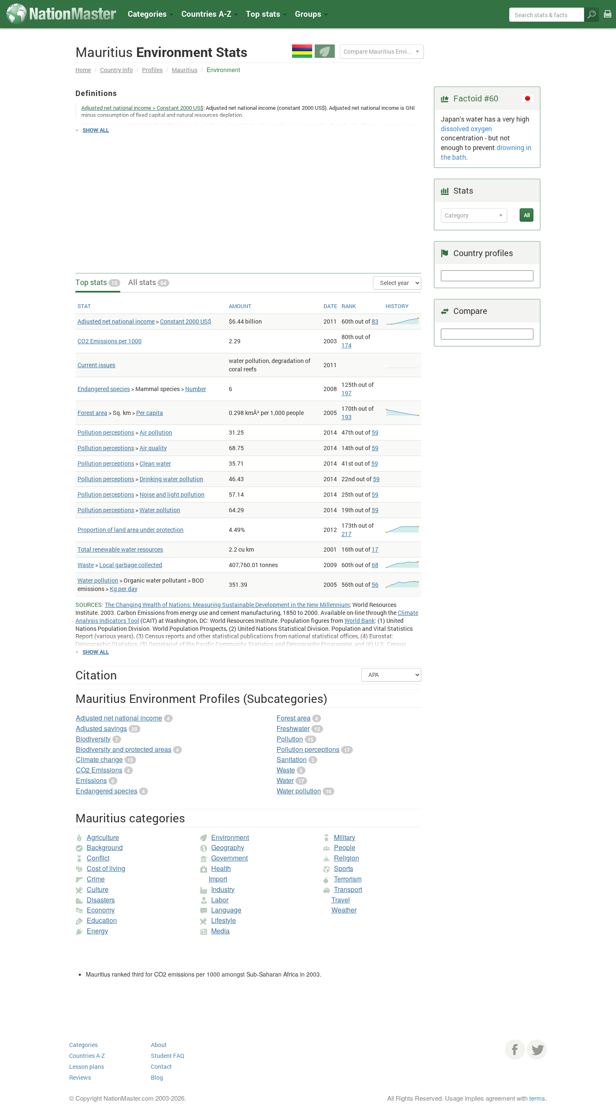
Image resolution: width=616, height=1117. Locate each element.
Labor (219, 899)
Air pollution (156, 432)
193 (347, 417)
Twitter (537, 1049)
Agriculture (103, 837)
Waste (86, 565)
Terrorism (348, 879)
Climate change (99, 759)
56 (375, 584)
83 (375, 321)
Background (105, 847)
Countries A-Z (87, 1056)
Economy (101, 910)
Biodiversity (93, 739)
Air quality (153, 448)
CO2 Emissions (99, 770)
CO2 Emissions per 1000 (110, 341)
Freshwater (293, 728)
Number (195, 389)
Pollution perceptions (106, 432)
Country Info (116, 70)
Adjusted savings (101, 728)
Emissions (91, 780)
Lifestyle (223, 920)
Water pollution (160, 510)
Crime (96, 879)
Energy (97, 931)
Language (226, 910)
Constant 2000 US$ (185, 321)
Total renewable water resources (120, 549)
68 (375, 565)
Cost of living (106, 868)
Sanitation (292, 759)
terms (537, 1098)
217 (347, 534)
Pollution (290, 739)
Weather (344, 910)
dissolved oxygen (466, 128)
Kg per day (123, 589)
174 (347, 345)
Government (229, 858)
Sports (343, 868)
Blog (157, 1077)
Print (607, 19)
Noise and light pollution (172, 494)
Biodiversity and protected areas (123, 749)
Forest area (92, 413)
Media (220, 931)
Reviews (80, 1077)
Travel (340, 899)
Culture (98, 889)
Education (102, 920)
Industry (223, 889)
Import (218, 879)
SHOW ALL (96, 130)
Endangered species (104, 389)
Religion (346, 858)
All (527, 215)
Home (83, 70)
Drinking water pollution (171, 479)
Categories (148, 13)
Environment (230, 837)
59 (375, 432)
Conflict (98, 858)
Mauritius (184, 70)
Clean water (155, 463)
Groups (309, 13)
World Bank (359, 621)
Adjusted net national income (116, 321)
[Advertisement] (248, 199)
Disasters (101, 899)
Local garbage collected (130, 565)
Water (285, 780)
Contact (161, 1066)
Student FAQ (167, 1056)
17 (375, 549)
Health (221, 868)
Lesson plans (86, 1066)
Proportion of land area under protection (131, 530)
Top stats (96, 282)
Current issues (96, 365)
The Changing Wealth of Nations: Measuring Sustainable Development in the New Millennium (227, 605)
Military (344, 837)
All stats (147, 282)
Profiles (152, 70)
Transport (348, 889)
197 (347, 393)
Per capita (149, 413)
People (344, 847)
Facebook (515, 1049)
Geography (227, 847)
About (159, 1045)
